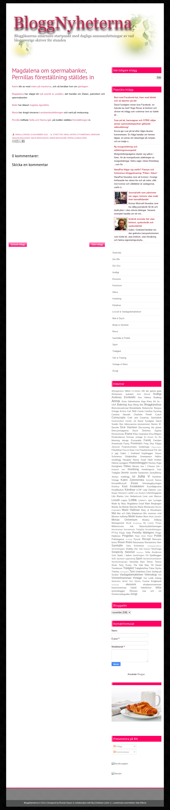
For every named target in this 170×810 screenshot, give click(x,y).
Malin (15, 105)
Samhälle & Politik (121, 338)
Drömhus (146, 430)
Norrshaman (117, 529)
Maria (15, 112)
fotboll (133, 587)
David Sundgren (146, 421)
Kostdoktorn (137, 486)
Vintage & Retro (120, 364)
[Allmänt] (117, 773)
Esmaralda (136, 440)
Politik (157, 535)
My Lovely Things (152, 523)
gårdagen (83, 86)
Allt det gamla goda (152, 391)
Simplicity (117, 552)
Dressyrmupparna (120, 430)
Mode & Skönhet (120, 325)
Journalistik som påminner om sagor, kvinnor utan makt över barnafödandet (143, 196)
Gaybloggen (147, 453)
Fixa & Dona (128, 450)
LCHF (139, 490)
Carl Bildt (131, 411)
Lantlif (130, 493)
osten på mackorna (41, 86)
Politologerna (118, 539)
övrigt (134, 594)
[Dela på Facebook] (23, 141)
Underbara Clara (143, 571)
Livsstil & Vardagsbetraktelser (126, 311)
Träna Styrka (155, 568)
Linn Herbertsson (133, 496)
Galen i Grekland (129, 453)
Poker (150, 536)
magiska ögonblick (39, 105)
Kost (124, 486)
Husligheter (117, 466)
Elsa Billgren (155, 434)
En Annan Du (151, 437)
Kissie (134, 483)
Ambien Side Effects (137, 803)
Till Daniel (156, 565)
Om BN (116, 259)
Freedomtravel (146, 450)
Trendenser (117, 568)
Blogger (141, 674)
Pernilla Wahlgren (77, 138)
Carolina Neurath (121, 414)
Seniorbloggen (118, 549)
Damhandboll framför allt (124, 421)
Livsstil (116, 500)
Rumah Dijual (65, 803)
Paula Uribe (125, 533)
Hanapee (127, 460)
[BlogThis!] (17, 141)
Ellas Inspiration (141, 434)
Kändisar (95, 134)
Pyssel (137, 539)
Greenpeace (146, 456)
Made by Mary (119, 503)
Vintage (137, 577)
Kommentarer (122, 752)
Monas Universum (124, 519)
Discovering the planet (149, 427)
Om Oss (116, 266)
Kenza (158, 480)
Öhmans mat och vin (145, 591)
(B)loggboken (118, 391)
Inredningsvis (148, 469)
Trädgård (116, 351)
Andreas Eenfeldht (123, 397)
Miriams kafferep (120, 516)
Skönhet (130, 552)
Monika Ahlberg (151, 520)
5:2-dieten (136, 391)
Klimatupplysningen (152, 483)
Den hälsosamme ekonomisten (134, 424)
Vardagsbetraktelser (131, 574)
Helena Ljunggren (120, 463)
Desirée (115, 427)
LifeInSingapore (153, 493)
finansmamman (119, 587)
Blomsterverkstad (120, 408)
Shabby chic (132, 549)
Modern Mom (142, 516)
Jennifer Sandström (139, 473)
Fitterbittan (117, 450)
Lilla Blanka (117, 496)
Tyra (132, 571)
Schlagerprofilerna (154, 546)
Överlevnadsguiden (121, 594)
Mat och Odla (124, 513)
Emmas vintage (134, 437)
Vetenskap (150, 574)
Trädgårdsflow (141, 568)
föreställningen (80, 120)
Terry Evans (125, 565)
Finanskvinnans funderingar (135, 447)
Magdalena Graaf (21, 138)
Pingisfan (127, 535)
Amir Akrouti (143, 394)
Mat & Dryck (118, 318)
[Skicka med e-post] (13, 141)
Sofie (114, 555)
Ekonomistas (118, 434)
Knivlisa (115, 486)
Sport (115, 344)
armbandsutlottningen (51, 112)
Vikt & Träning (119, 358)
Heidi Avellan (154, 460)
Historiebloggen (138, 462)
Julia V (143, 476)
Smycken (139, 552)
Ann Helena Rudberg (150, 397)
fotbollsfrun (146, 587)
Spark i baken (124, 555)
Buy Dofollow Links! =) (101, 803)
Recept (146, 539)
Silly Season (145, 549)
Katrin (15, 86)
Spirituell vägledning (126, 559)
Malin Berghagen (40, 138)
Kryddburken (118, 490)
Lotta (133, 500)
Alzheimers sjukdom (123, 394)
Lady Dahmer (149, 490)
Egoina (158, 430)
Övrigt (115, 371)
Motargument (118, 523)
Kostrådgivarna (154, 486)
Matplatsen (137, 513)
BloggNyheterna (31, 803)
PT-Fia (115, 533)
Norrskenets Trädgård (134, 529)
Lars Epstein (140, 493)
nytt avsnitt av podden (51, 94)
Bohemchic (147, 408)
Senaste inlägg (18, 244)
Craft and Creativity (138, 417)
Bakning (122, 404)
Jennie (125, 472)
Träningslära (124, 572)
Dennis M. (156, 424)
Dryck (135, 430)
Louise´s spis (145, 500)
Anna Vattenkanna (131, 401)
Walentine (116, 581)
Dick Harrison (128, 427)
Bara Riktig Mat (135, 405)
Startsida (58, 243)
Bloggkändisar (152, 404)
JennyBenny (155, 473)
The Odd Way (141, 565)
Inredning (116, 298)
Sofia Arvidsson (153, 552)
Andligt (115, 272)
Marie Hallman (131, 509)
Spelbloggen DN (140, 555)
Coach (158, 414)
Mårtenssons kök (122, 526)
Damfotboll (156, 417)
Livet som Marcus (152, 496)
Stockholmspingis (120, 562)
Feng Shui (149, 443)
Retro (129, 542)
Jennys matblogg (120, 476)
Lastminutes (118, 803)
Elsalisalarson (118, 437)
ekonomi (131, 584)
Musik (128, 523)
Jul (133, 476)
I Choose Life (152, 466)
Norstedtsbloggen (153, 529)
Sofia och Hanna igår (40, 120)
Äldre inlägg (97, 244)
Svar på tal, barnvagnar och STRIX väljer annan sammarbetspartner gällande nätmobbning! (135, 124)
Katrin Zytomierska (80, 134)
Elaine (128, 433)
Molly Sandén (155, 516)
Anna (66, 134)
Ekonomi (116, 279)
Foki (137, 450)
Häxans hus (138, 466)
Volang (158, 578)
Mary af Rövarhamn (151, 510)
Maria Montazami (58, 138)
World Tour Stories (131, 581)
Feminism (117, 285)
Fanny (126, 443)
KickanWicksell (119, 483)
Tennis (150, 562)
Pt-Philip (129, 539)
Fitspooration (156, 447)
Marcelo (133, 507)
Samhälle (117, 545)
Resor (115, 331)
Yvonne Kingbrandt (151, 581)
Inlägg (119, 746)
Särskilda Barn (137, 562)
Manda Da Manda (120, 507)
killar (158, 587)
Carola (140, 411)
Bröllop (123, 411)
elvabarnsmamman (152, 584)
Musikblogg (137, 523)
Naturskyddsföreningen (150, 526)
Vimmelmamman (121, 577)
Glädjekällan (131, 456)
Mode (131, 516)
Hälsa (115, 292)
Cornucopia (118, 417)
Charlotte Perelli (143, 414)
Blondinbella (135, 408)
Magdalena (18, 94)
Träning (115, 571)
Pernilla (16, 120)
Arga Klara (146, 401)
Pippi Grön (140, 536)
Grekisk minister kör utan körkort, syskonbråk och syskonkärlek (141, 222)
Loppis (124, 500)
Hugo (158, 463)
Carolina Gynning (153, 411)
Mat (114, 513)
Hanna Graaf (139, 460)
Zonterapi (115, 585)
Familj (147, 440)
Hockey (152, 463)
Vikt (159, 575)
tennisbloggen (118, 591)
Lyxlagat (157, 500)
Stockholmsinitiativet (152, 559)
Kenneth (150, 480)
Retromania (138, 542)
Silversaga (156, 549)
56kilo (127, 391)
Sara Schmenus (135, 545)
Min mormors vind (152, 513)
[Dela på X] (20, 141)
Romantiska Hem (153, 542)
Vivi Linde (148, 578)
